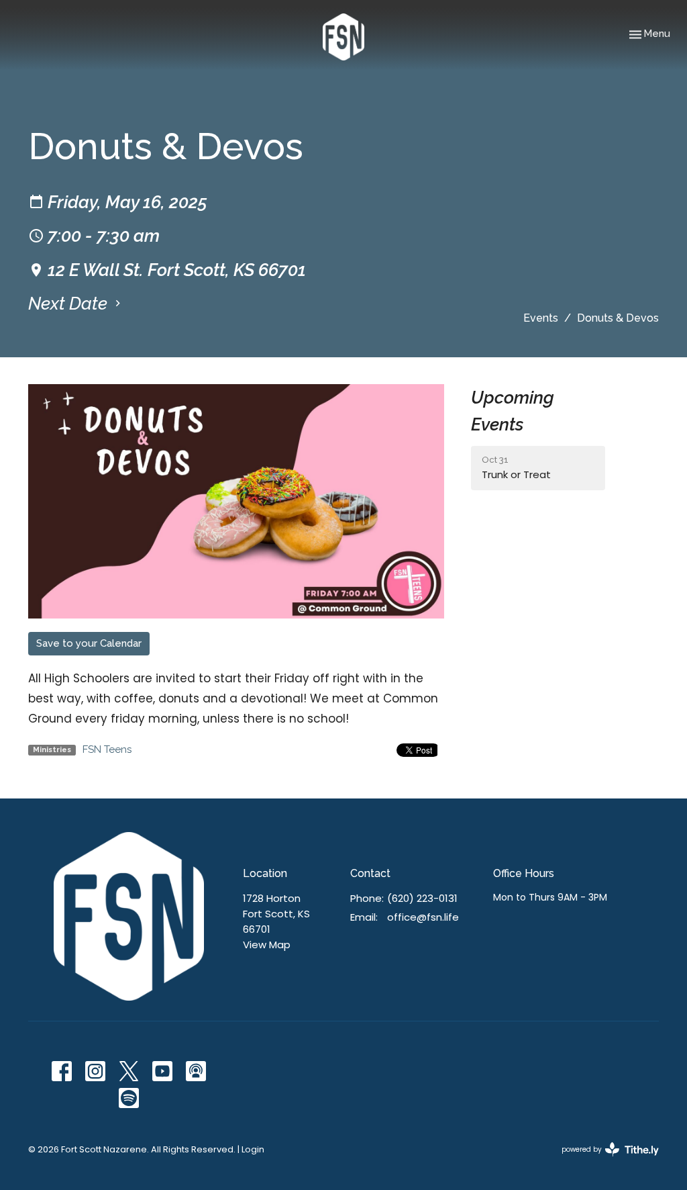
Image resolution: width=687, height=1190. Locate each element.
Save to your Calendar (89, 643)
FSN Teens (107, 749)
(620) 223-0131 (422, 898)
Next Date (69, 303)
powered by (604, 1160)
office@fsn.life (423, 917)
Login (253, 1149)
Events (540, 318)
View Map (266, 944)
